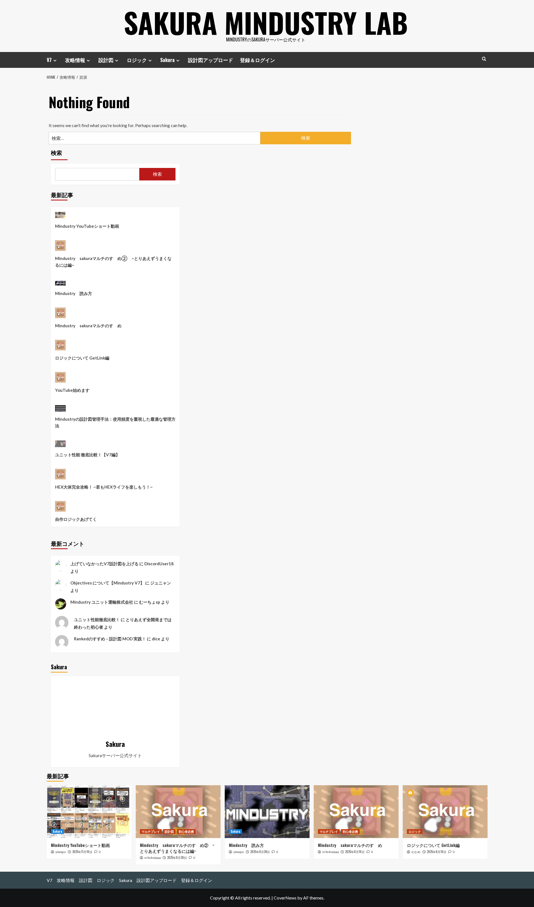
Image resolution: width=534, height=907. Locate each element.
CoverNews (285, 897)
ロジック (137, 59)
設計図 (105, 59)
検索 (56, 153)
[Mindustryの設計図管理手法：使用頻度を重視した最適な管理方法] (60, 410)
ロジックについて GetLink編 (82, 357)
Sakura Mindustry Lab (266, 22)
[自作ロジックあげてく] (60, 508)
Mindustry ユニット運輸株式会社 (101, 601)
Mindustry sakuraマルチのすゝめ (88, 325)
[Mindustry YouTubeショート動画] (60, 217)
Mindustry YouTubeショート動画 (87, 226)
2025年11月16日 (82, 851)
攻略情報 (75, 59)
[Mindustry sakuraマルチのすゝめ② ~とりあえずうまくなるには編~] (60, 247)
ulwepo (60, 852)
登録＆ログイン (257, 59)
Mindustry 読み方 (73, 293)
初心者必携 (186, 831)
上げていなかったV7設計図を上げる (104, 563)
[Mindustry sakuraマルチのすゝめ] (60, 315)
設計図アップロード (210, 59)
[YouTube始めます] (60, 379)
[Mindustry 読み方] (60, 284)
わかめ (416, 852)
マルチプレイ (151, 831)
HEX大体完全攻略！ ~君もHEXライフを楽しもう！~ (104, 486)
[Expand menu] (55, 60)
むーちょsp (149, 601)
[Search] (484, 59)
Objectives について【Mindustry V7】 (107, 582)
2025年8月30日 (177, 857)
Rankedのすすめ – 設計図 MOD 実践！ (110, 638)
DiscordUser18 (159, 563)
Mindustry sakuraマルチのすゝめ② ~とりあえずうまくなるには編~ (113, 261)
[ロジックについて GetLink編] (60, 347)
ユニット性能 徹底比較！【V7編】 (87, 454)
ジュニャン (160, 582)
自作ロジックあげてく (76, 519)
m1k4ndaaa (152, 858)
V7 (49, 59)
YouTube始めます (72, 390)
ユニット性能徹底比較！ (97, 619)
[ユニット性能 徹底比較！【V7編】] (60, 445)
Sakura (167, 59)
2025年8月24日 (260, 851)
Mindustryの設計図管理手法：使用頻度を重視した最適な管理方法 (115, 422)
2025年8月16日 (355, 851)
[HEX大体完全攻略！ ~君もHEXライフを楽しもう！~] (60, 476)
